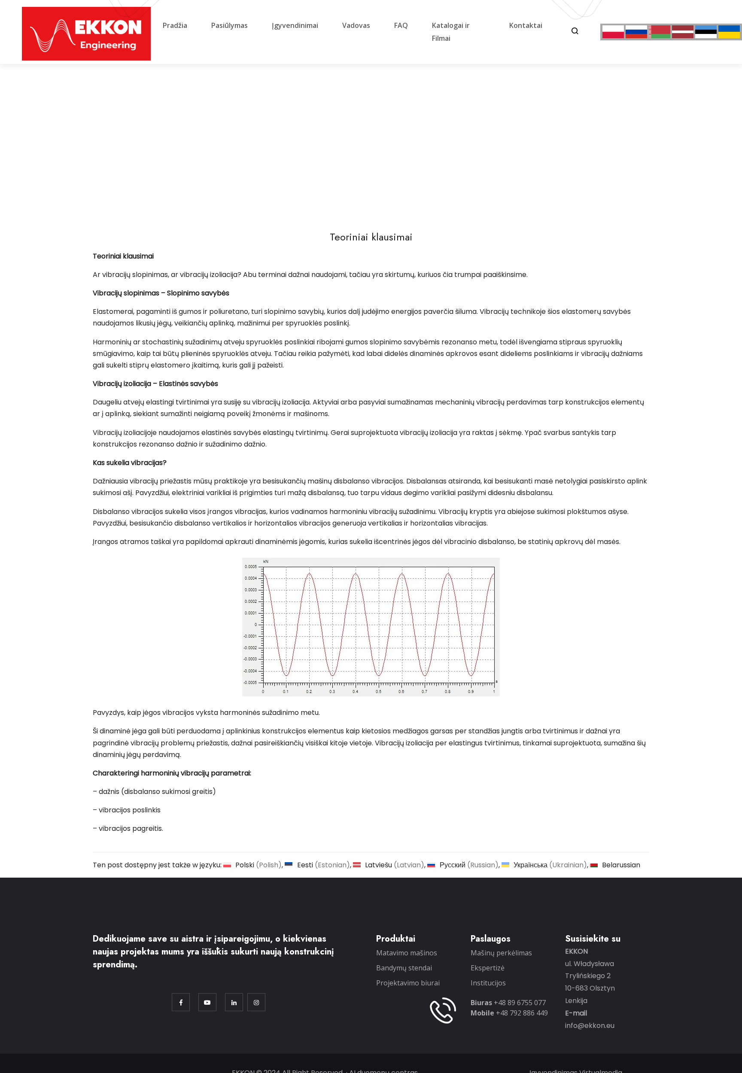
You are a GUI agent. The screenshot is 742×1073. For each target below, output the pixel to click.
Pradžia (175, 25)
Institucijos (488, 983)
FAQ (401, 25)
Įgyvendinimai (295, 25)
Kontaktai (525, 25)
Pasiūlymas (229, 25)
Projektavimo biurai (408, 983)
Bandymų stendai (404, 968)
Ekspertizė (488, 968)
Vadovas (356, 25)
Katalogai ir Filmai (451, 32)
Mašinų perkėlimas (501, 952)
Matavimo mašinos (406, 952)
